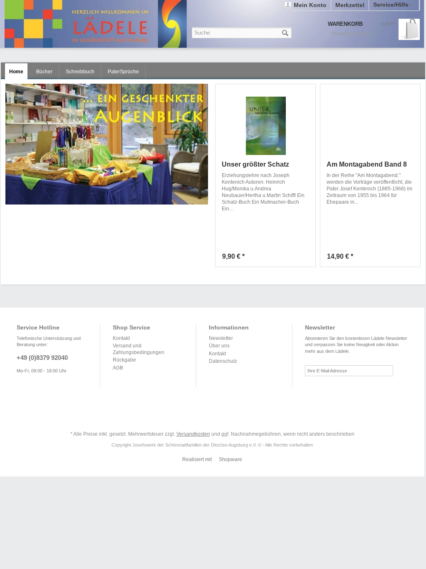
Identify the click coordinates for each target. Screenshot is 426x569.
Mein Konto (310, 5)
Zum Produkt (307, 258)
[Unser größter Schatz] (266, 126)
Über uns (219, 346)
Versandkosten (193, 434)
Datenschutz (223, 361)
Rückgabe (124, 360)
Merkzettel (349, 5)
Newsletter (221, 338)
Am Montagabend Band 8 (367, 164)
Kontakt (121, 338)
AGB (118, 368)
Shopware (230, 459)
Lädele (214, 24)
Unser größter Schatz (255, 164)
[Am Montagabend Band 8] (370, 126)
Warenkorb (409, 29)
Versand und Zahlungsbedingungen (138, 349)
